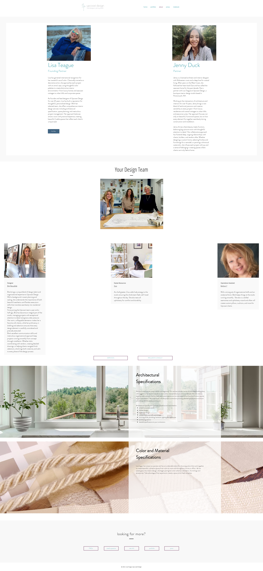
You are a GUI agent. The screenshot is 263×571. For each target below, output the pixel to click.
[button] (131, 548)
